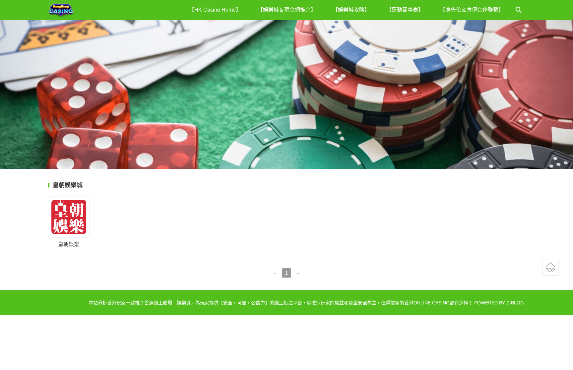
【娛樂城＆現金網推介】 (287, 10)
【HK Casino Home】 (215, 10)
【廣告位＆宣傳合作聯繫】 (472, 10)
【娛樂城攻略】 (351, 10)
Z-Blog (515, 302)
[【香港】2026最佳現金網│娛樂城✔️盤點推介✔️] (74, 10)
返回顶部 (550, 267)
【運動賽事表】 (404, 10)
